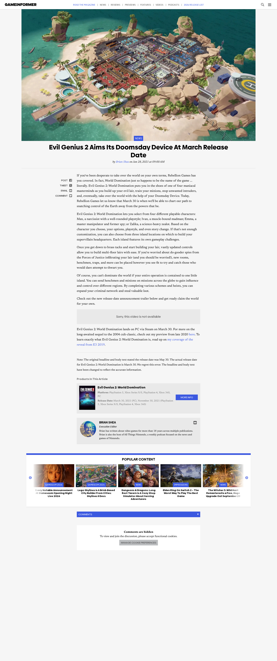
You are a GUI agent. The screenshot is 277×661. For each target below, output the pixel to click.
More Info (186, 397)
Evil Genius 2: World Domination (121, 387)
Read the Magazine (84, 4)
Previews (130, 4)
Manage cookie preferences (138, 542)
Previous (30, 477)
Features (145, 4)
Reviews (115, 4)
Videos (160, 4)
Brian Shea (122, 162)
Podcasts (173, 4)
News (103, 4)
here (192, 334)
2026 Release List (194, 4)
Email (195, 422)
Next (246, 477)
